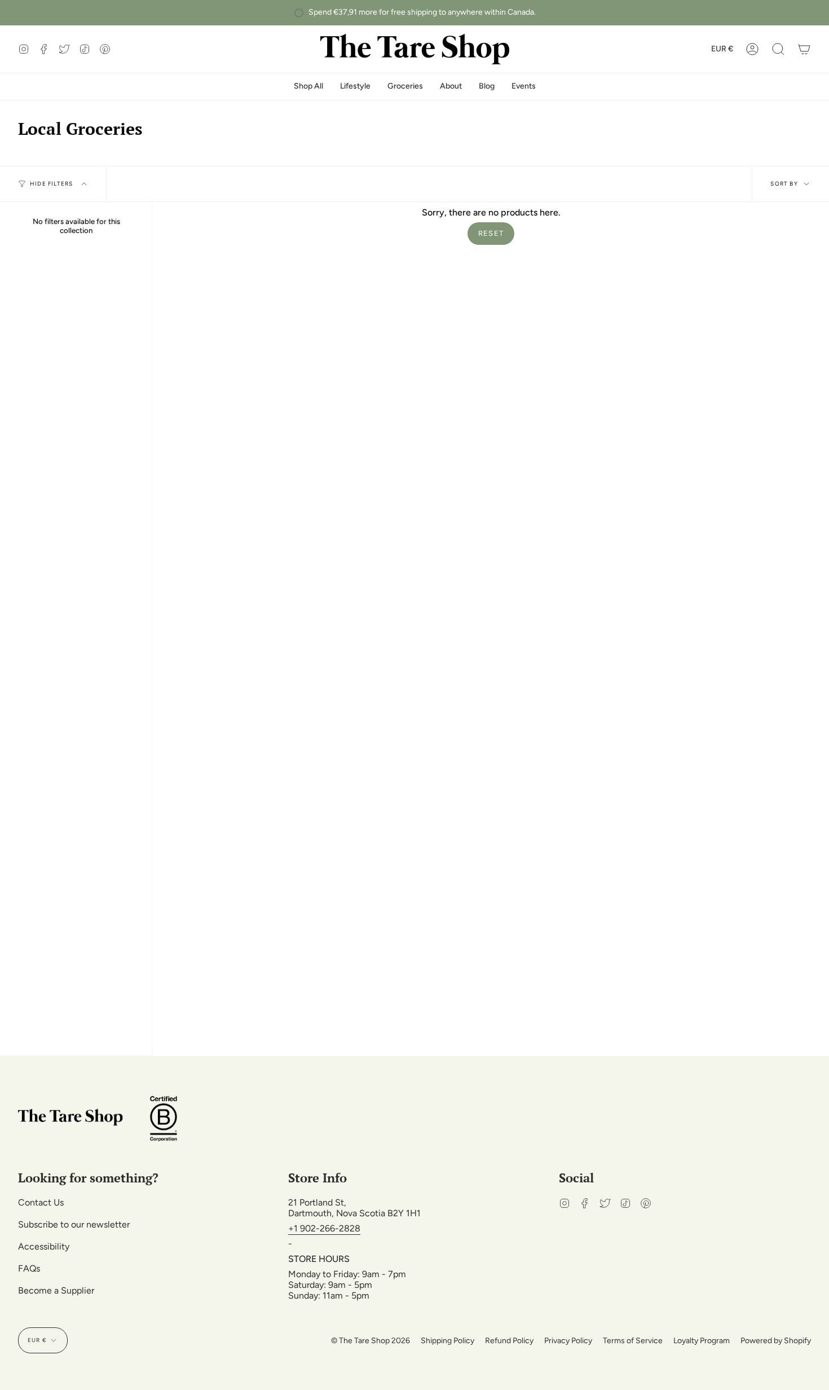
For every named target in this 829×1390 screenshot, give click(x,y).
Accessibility (43, 1246)
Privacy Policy (568, 1340)
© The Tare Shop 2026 (370, 1340)
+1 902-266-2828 (324, 1228)
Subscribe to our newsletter (74, 1224)
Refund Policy (509, 1340)
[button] (778, 49)
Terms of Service (633, 1340)
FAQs (29, 1268)
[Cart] (804, 49)
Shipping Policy (447, 1340)
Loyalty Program (701, 1340)
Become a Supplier (56, 1290)
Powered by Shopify (775, 1340)
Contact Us (41, 1202)
